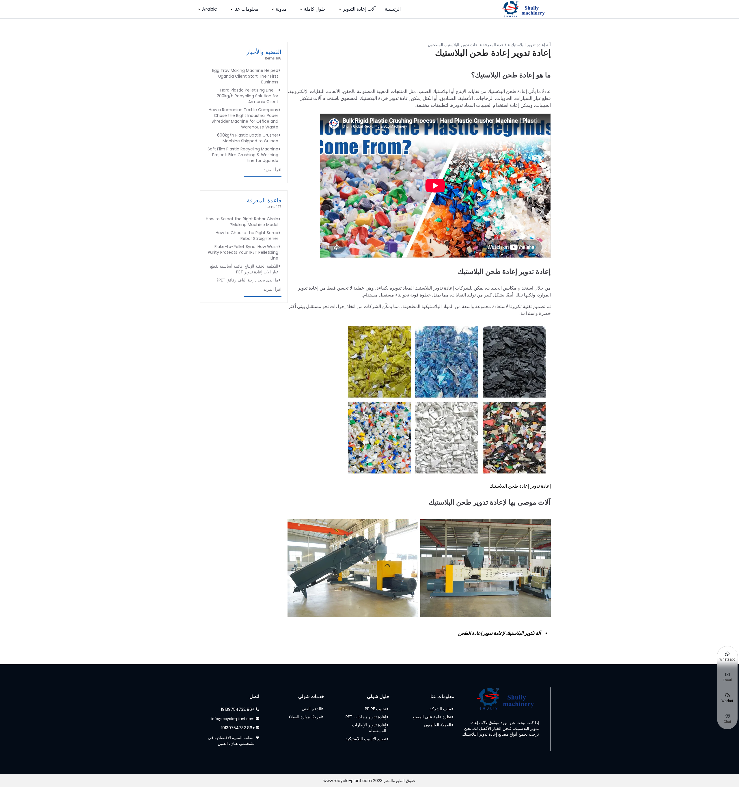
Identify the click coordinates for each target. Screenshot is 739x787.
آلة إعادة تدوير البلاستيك (531, 45)
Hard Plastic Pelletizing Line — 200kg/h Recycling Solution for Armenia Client (247, 96)
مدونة (281, 9)
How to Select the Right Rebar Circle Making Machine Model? (242, 221)
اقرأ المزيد (272, 170)
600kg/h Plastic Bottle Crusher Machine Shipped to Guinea (247, 138)
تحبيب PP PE (375, 709)
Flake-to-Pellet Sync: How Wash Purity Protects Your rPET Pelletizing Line (243, 252)
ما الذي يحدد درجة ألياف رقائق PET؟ (247, 280)
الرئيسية (393, 9)
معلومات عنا (246, 9)
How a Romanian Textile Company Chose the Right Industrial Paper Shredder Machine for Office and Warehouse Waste (243, 118)
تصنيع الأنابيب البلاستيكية (366, 739)
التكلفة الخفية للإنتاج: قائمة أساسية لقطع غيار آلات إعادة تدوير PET (244, 269)
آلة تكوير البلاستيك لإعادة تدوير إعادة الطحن (499, 633)
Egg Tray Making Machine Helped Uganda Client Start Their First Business (245, 76)
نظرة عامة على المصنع (432, 717)
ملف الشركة (440, 709)
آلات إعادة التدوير (359, 9)
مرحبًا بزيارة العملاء (304, 717)
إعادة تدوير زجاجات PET (366, 717)
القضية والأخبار (263, 52)
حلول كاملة (315, 9)
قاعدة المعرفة (495, 45)
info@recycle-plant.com (233, 718)
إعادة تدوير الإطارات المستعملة (369, 728)
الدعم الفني (311, 709)
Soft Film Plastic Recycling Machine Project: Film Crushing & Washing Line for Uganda (243, 154)
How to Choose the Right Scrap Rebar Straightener (247, 235)
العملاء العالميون (437, 725)
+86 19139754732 (238, 709)
